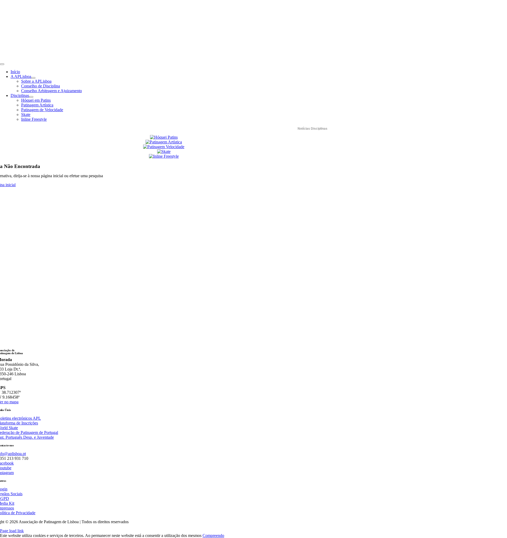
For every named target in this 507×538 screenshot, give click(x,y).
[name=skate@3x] (164, 151)
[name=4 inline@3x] (164, 156)
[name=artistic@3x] (163, 142)
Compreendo (213, 535)
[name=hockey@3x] (164, 137)
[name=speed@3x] (163, 146)
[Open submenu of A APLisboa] (33, 78)
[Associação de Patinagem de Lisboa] (66, 58)
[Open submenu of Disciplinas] (31, 97)
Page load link (12, 530)
